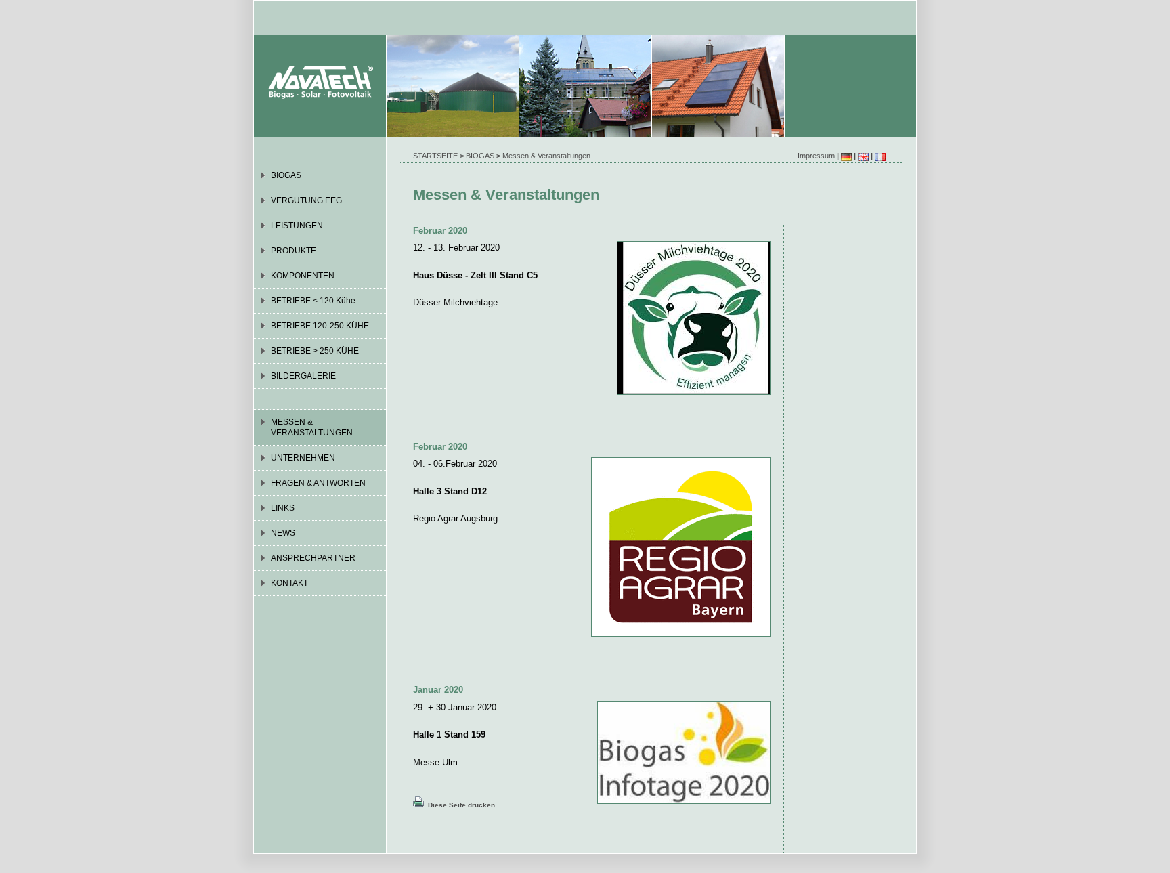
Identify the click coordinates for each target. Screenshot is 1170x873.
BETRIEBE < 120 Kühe (313, 300)
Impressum (816, 156)
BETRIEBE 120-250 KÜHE (320, 326)
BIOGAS (480, 156)
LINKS (283, 508)
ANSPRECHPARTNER (313, 558)
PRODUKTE (293, 250)
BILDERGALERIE (303, 376)
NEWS (283, 533)
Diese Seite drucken (459, 805)
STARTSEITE (435, 156)
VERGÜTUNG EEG (306, 200)
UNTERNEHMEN (303, 458)
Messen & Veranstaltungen (546, 156)
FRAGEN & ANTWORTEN (318, 483)
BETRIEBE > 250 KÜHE (315, 351)
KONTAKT (289, 583)
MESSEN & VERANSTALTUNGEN (312, 427)
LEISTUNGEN (297, 225)
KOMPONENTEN (302, 275)
